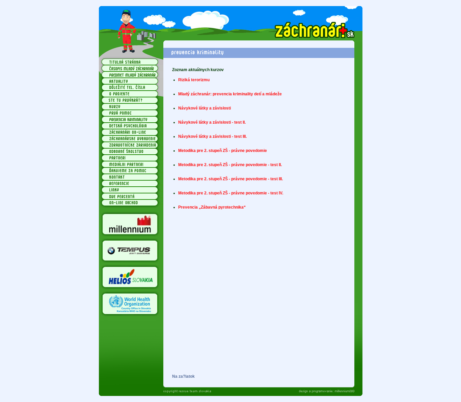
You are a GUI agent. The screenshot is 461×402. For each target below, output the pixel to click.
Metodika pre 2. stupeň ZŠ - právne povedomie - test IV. (230, 193)
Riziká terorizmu (194, 80)
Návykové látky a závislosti (204, 108)
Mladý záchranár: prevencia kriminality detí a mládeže (230, 94)
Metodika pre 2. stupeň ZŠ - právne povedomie (222, 150)
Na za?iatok (183, 376)
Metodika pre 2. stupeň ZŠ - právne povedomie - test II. (230, 164)
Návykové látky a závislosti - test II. (212, 122)
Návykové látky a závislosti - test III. (212, 136)
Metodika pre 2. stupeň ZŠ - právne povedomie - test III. (230, 179)
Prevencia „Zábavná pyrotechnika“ (212, 207)
